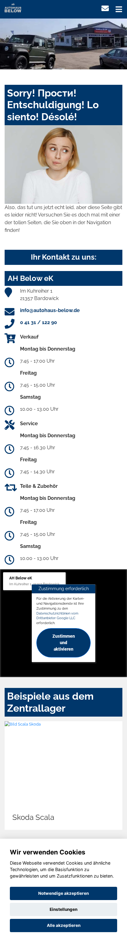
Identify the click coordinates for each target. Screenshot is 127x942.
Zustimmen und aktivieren (63, 643)
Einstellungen (63, 909)
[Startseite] (13, 7)
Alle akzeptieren (63, 925)
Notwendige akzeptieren (63, 893)
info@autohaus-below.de (50, 310)
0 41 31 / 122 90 (38, 322)
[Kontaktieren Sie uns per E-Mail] (105, 8)
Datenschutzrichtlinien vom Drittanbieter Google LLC (57, 615)
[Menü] (119, 9)
